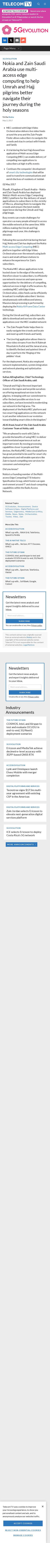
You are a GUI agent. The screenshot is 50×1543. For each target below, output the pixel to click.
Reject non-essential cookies (23, 1530)
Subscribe (24, 621)
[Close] (43, 1506)
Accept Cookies (23, 1523)
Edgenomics (19, 511)
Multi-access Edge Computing (17, 246)
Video (15, 516)
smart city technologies (21, 172)
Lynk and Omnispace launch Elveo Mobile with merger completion (21, 772)
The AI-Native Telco (15, 540)
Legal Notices (29, 645)
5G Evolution (10, 59)
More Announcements (20, 844)
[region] (23, 1522)
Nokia (11, 117)
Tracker (8, 516)
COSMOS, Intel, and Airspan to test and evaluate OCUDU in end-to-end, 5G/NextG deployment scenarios (24, 558)
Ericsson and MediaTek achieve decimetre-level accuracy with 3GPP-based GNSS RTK (24, 751)
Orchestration (31, 514)
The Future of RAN (14, 552)
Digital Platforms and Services (22, 786)
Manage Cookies (23, 1535)
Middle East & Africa (33, 511)
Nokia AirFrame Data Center (31, 306)
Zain (21, 516)
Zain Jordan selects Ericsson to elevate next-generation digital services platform (24, 814)
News (14, 514)
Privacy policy (36, 625)
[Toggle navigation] (44, 4)
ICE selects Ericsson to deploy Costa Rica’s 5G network (23, 833)
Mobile (8, 514)
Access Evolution (14, 529)
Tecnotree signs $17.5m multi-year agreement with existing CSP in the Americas (23, 793)
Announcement (24, 506)
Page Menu (10, 48)
